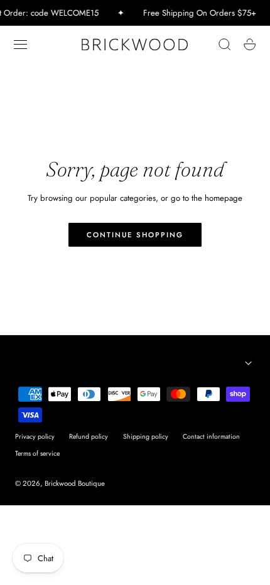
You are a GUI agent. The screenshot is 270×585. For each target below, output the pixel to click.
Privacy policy (35, 436)
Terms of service (37, 453)
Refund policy (88, 436)
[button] (20, 44)
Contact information (211, 436)
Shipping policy (145, 436)
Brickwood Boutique (75, 483)
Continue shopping (135, 235)
